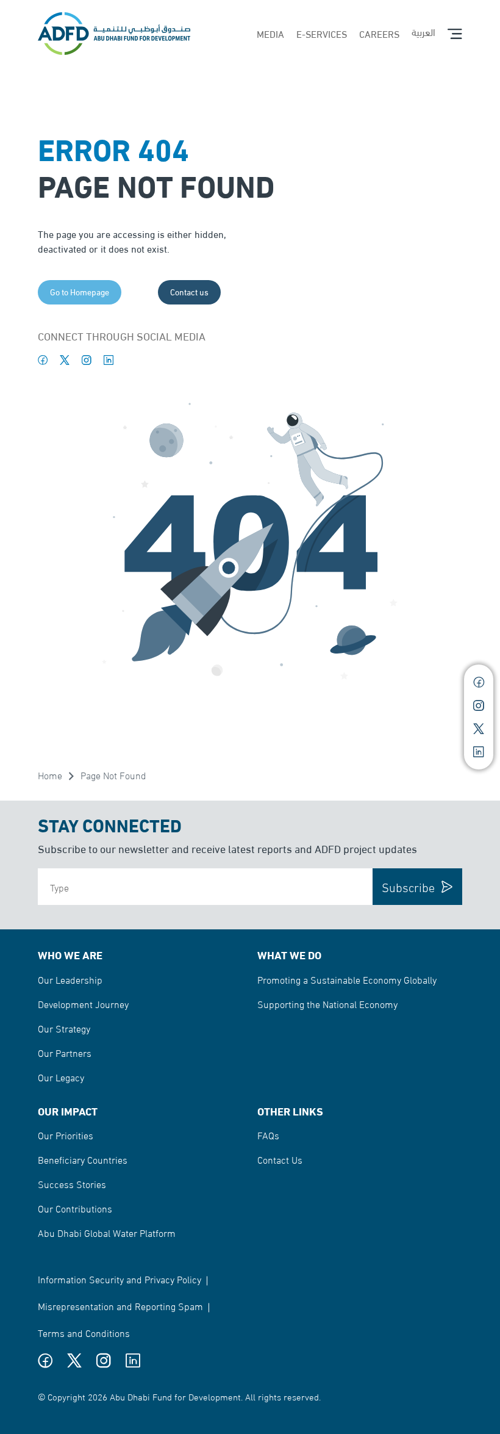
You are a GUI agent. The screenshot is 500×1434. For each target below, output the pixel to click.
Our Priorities (65, 1135)
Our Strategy (64, 1028)
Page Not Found (113, 775)
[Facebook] (43, 360)
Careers (379, 33)
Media (270, 33)
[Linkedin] (108, 360)
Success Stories (72, 1183)
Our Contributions (75, 1208)
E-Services (321, 33)
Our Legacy (61, 1077)
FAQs (268, 1135)
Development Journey (83, 1003)
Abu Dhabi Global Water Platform (107, 1232)
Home (50, 775)
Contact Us (279, 1159)
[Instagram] (86, 360)
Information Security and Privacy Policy (119, 1279)
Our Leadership (70, 979)
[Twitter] (65, 360)
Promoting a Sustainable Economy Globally (347, 979)
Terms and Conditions (84, 1332)
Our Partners (64, 1052)
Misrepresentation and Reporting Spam (120, 1306)
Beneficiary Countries (82, 1159)
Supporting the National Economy (327, 1003)
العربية (423, 31)
